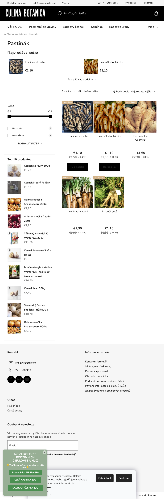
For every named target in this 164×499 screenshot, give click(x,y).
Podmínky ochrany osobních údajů (104, 381)
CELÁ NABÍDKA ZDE (25, 479)
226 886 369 (23, 370)
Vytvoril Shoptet (147, 495)
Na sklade (31, 128)
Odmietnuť (104, 478)
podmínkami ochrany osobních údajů (57, 454)
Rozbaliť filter (28, 143)
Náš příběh (13, 406)
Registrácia (148, 2)
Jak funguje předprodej (44, 3)
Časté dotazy (14, 410)
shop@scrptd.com (25, 363)
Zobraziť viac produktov (81, 79)
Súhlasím (124, 478)
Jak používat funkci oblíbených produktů (107, 390)
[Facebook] (11, 379)
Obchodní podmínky (96, 376)
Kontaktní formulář (16, 3)
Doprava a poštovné (96, 371)
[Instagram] (19, 379)
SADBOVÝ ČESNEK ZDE (25, 487)
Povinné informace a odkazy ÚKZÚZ (105, 386)
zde (72, 483)
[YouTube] (27, 379)
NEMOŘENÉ (31, 135)
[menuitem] (15, 26)
